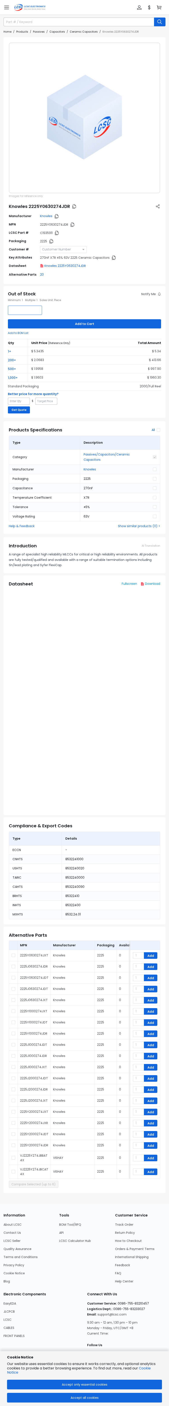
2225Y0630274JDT (34, 977)
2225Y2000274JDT (34, 1134)
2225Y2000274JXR (34, 1123)
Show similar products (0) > (139, 526)
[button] (7, 7)
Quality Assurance (17, 1249)
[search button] (159, 22)
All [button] (153, 430)
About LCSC (13, 1224)
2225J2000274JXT (34, 1100)
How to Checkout (128, 1241)
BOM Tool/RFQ (70, 1224)
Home (7, 32)
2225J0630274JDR (34, 966)
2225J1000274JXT (33, 1067)
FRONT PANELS (14, 1336)
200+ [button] (12, 360)
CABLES (9, 1328)
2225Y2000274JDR (34, 1145)
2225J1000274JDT (33, 1045)
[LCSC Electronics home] (30, 7)
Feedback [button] (122, 1265)
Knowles (46, 216)
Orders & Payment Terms (134, 1249)
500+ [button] (12, 369)
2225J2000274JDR (34, 1089)
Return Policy (125, 1232)
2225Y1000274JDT (34, 1022)
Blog (7, 1281)
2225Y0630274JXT (34, 955)
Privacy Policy (14, 1265)
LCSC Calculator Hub (75, 1241)
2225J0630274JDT (34, 989)
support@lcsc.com (112, 1314)
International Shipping (132, 1257)
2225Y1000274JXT (33, 1011)
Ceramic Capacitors (84, 32)
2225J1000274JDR (33, 1056)
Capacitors (57, 32)
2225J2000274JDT (34, 1078)
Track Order (124, 1224)
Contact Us (12, 1232)
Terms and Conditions (21, 1257)
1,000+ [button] (13, 378)
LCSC (7, 1319)
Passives (39, 32)
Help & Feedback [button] (22, 526)
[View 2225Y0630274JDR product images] (84, 118)
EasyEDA (10, 1303)
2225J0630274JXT (34, 1000)
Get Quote (18, 410)
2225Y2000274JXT (34, 1112)
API (61, 1232)
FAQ (118, 1273)
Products (22, 32)
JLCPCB (9, 1311)
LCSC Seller (12, 1241)
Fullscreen (129, 584)
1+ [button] (9, 351)
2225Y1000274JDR (33, 1033)
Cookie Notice (14, 1273)
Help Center (124, 1281)
